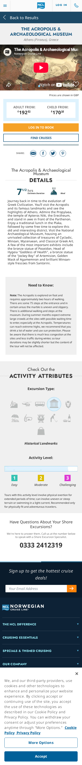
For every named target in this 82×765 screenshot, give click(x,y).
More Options (41, 742)
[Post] (33, 153)
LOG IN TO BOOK (41, 127)
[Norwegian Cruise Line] (41, 5)
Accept (41, 756)
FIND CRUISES (41, 138)
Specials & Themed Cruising (27, 651)
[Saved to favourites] (76, 84)
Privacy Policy (28, 732)
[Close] (77, 673)
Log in (61, 5)
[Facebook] (43, 153)
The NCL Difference (19, 624)
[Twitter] (53, 153)
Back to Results (23, 17)
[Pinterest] (62, 153)
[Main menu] (5, 6)
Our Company (15, 664)
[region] (41, 716)
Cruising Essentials (20, 637)
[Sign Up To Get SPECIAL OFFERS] (72, 588)
